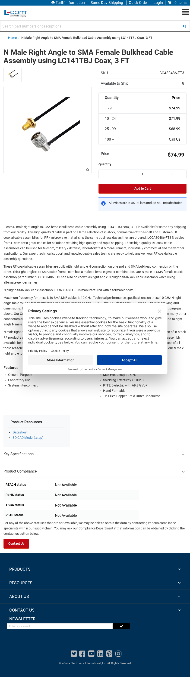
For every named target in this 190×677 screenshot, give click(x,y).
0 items (180, 2)
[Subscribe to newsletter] (121, 626)
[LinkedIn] (100, 654)
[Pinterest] (109, 654)
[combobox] (95, 26)
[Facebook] (82, 654)
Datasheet (20, 432)
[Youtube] (91, 654)
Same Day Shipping (107, 2)
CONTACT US (22, 610)
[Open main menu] (185, 12)
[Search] (184, 26)
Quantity (104, 164)
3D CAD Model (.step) (28, 438)
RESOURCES (20, 582)
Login (158, 2)
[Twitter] (74, 654)
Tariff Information (70, 2)
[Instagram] (118, 654)
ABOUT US (19, 596)
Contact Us (16, 544)
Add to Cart (142, 189)
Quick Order (138, 2)
